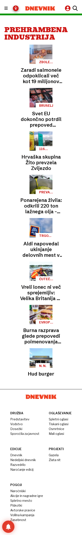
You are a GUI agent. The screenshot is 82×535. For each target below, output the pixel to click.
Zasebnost (18, 520)
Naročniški (18, 491)
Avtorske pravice (22, 510)
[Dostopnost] (16, 8)
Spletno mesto (21, 500)
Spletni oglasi (58, 419)
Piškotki (16, 505)
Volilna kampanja (22, 515)
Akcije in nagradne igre (26, 496)
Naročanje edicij (21, 469)
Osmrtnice (56, 429)
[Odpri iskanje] (75, 8)
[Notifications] (8, 527)
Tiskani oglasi (58, 424)
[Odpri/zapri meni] (10, 8)
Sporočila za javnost (24, 433)
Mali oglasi (56, 433)
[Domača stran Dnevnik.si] (40, 8)
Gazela (54, 455)
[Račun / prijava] (68, 8)
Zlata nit (55, 460)
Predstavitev (20, 419)
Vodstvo (16, 424)
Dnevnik (16, 455)
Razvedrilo (18, 465)
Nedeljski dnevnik (23, 460)
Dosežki (16, 429)
